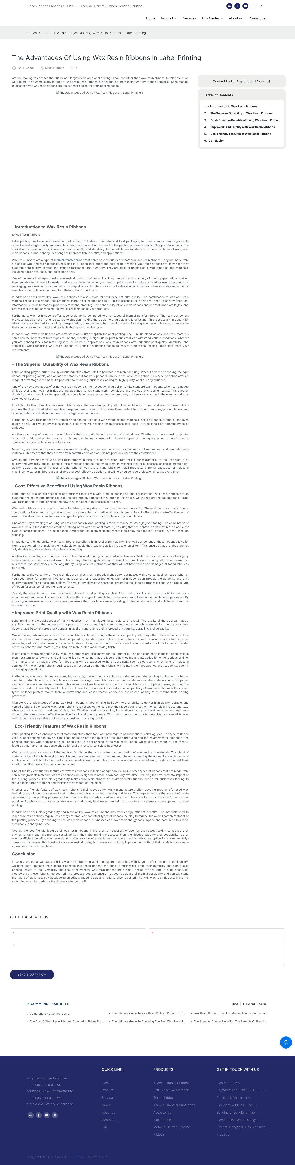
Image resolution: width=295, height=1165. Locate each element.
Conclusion (217, 140)
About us (108, 1112)
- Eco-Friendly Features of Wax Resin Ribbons (240, 133)
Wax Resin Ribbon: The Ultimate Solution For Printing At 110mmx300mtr (231, 1013)
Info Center (249, 1003)
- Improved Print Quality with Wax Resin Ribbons (242, 127)
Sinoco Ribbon (37, 33)
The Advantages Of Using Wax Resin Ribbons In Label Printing (99, 33)
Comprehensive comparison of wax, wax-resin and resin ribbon (51, 1013)
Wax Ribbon (162, 1120)
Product (107, 1090)
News (235, 1003)
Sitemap (77, 1157)
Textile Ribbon (164, 1098)
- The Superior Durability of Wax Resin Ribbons (240, 113)
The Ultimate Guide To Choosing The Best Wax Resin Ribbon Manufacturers (149, 1021)
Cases (262, 1003)
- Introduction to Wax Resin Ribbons (232, 106)
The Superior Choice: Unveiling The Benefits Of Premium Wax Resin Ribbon (231, 1021)
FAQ (105, 1127)
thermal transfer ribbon (69, 260)
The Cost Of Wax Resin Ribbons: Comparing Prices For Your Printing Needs (67, 1021)
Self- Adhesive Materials (171, 1090)
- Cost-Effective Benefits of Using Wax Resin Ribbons (244, 120)
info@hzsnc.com (239, 1098)
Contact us (110, 1120)
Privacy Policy (97, 1157)
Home (106, 1083)
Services (108, 1098)
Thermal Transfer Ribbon (171, 1083)
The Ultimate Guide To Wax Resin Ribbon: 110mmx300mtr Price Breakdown (149, 1013)
